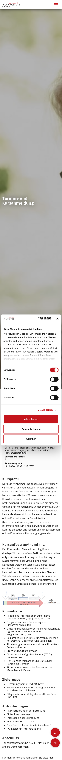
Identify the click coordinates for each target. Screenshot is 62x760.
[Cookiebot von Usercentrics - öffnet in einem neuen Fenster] (38, 319)
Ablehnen (31, 438)
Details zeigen (45, 410)
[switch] (54, 379)
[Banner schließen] (57, 319)
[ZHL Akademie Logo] (11, 4)
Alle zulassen (31, 419)
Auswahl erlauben (31, 429)
